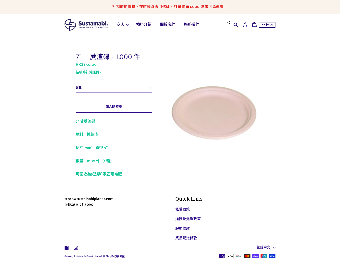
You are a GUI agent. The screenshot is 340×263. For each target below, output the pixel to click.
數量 (79, 87)
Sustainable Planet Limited (88, 256)
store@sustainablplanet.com (89, 199)
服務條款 (182, 229)
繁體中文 (264, 247)
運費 (95, 72)
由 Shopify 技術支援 (114, 256)
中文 (228, 23)
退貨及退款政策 (188, 219)
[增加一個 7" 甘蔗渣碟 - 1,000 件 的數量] (150, 88)
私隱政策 (182, 210)
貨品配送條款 (186, 238)
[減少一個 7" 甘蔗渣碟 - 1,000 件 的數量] (132, 88)
